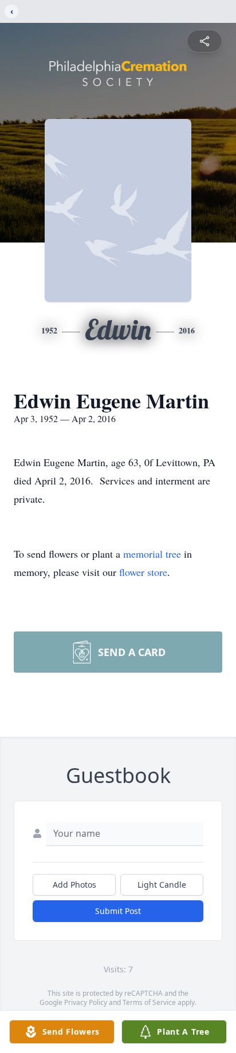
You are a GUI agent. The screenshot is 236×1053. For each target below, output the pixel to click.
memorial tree (152, 554)
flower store (143, 572)
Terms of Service (149, 1002)
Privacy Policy (85, 1002)
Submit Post (118, 910)
